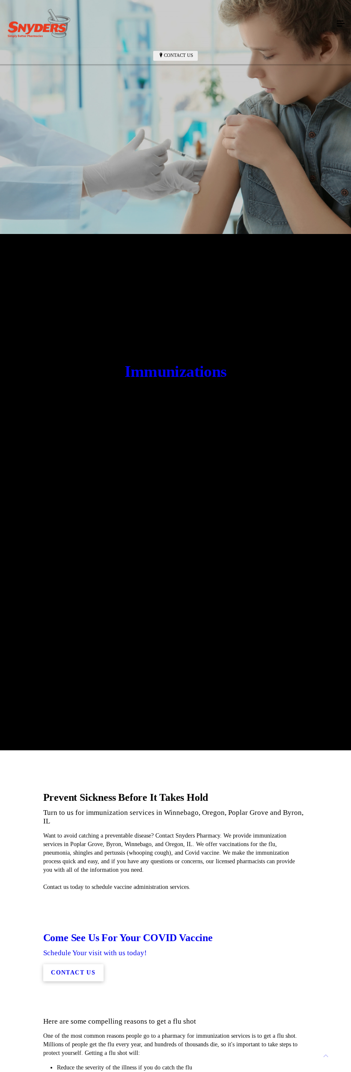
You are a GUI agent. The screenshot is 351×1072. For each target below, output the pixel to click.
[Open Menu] (340, 24)
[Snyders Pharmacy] (166, 24)
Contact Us (178, 55)
